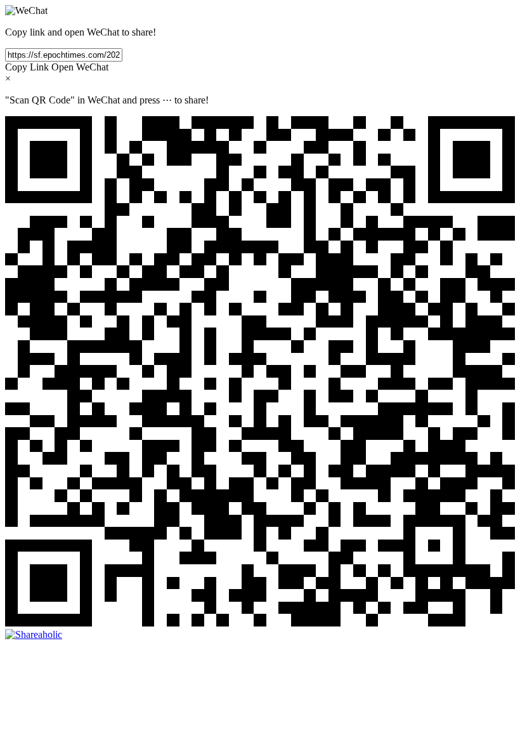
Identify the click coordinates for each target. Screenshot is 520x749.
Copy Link (27, 67)
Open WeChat (79, 67)
